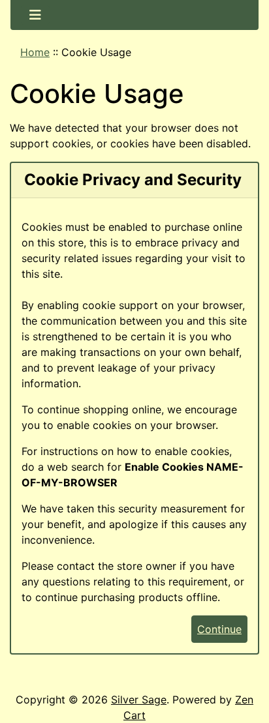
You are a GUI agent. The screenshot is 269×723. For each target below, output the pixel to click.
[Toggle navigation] (35, 15)
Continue (219, 629)
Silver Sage (138, 699)
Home (35, 52)
